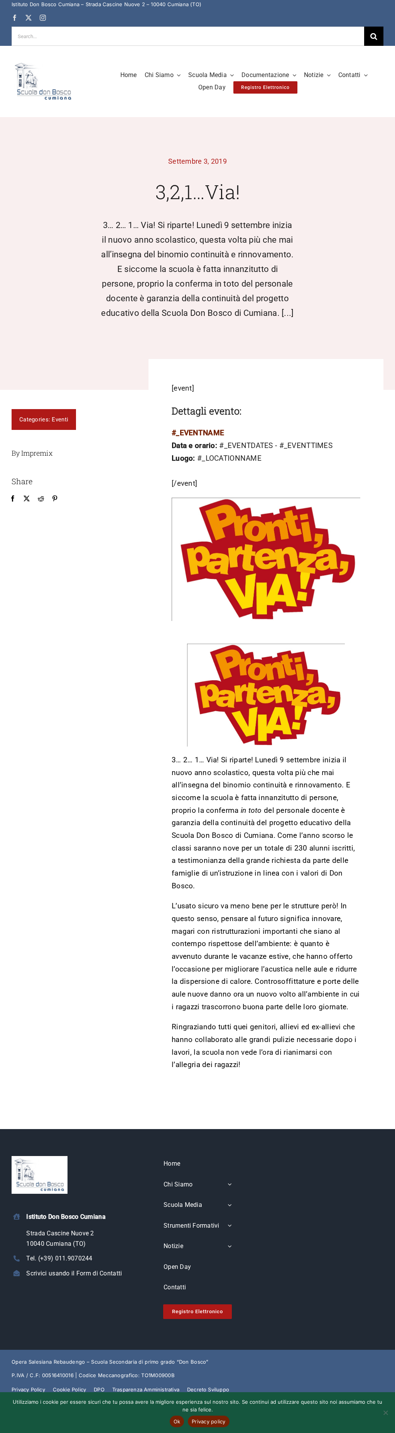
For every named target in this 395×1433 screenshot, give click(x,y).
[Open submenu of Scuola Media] (229, 1205)
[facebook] (15, 18)
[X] (27, 498)
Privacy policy (209, 1421)
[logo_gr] (43, 63)
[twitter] (28, 18)
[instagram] (43, 18)
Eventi (60, 419)
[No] (385, 1412)
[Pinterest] (55, 498)
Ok (177, 1421)
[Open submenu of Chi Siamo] (229, 1185)
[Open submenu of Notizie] (229, 1246)
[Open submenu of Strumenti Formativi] (229, 1226)
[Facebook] (13, 498)
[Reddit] (41, 498)
